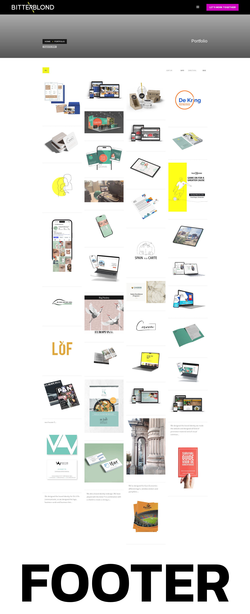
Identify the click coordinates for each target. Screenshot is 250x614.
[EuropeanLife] (62, 395)
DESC (204, 70)
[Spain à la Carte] (104, 267)
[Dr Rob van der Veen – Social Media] (62, 246)
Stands (95, 70)
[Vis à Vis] (62, 457)
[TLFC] (187, 464)
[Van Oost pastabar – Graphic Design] (62, 97)
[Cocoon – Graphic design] (104, 357)
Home (50, 603)
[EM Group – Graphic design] (187, 335)
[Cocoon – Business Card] (62, 142)
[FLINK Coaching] (146, 396)
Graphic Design (69, 70)
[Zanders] (146, 292)
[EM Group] (187, 372)
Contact (108, 603)
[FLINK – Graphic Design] (187, 141)
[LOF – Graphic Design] (146, 96)
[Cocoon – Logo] (146, 326)
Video (105, 70)
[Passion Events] (146, 517)
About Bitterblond (75, 603)
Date (182, 70)
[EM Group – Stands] (104, 122)
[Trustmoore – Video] (104, 191)
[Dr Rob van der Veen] (187, 269)
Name (176, 70)
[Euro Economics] (146, 446)
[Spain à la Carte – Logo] (146, 250)
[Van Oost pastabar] (104, 90)
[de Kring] (187, 99)
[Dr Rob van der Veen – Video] (104, 226)
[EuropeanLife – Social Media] (104, 315)
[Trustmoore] (146, 361)
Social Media (84, 70)
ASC (199, 70)
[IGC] (187, 299)
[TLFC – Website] (146, 133)
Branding (55, 70)
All (46, 70)
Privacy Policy (194, 603)
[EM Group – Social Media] (104, 157)
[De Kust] (104, 406)
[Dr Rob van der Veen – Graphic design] (62, 302)
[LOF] (187, 403)
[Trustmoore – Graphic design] (62, 185)
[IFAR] (104, 462)
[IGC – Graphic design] (146, 206)
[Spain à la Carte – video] (187, 236)
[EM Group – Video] (146, 168)
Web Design (115, 70)
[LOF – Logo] (62, 348)
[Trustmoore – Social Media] (187, 187)
